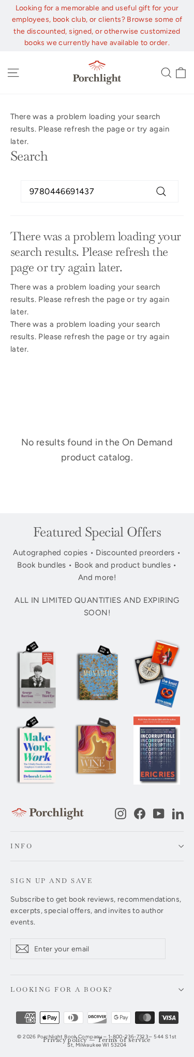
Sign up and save (51, 880)
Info (21, 846)
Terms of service (124, 1040)
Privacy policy (65, 1040)
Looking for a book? (61, 989)
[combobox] (99, 191)
